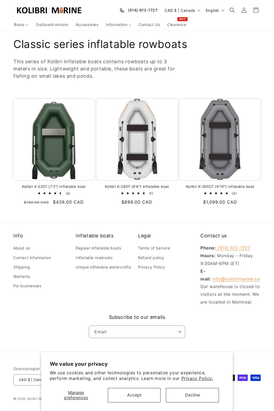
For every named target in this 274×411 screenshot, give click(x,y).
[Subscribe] (179, 332)
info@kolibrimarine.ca (236, 279)
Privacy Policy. (197, 378)
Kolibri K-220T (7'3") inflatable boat (54, 186)
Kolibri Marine (39, 399)
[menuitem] (21, 24)
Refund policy (151, 257)
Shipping (21, 267)
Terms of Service (154, 248)
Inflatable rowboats (94, 257)
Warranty (22, 276)
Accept (134, 395)
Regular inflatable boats (98, 248)
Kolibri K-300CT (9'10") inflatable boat (220, 186)
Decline (192, 395)
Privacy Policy (151, 267)
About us (21, 248)
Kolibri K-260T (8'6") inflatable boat (137, 186)
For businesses (27, 285)
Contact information (32, 257)
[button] (232, 10)
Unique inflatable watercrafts (103, 267)
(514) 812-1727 (142, 10)
